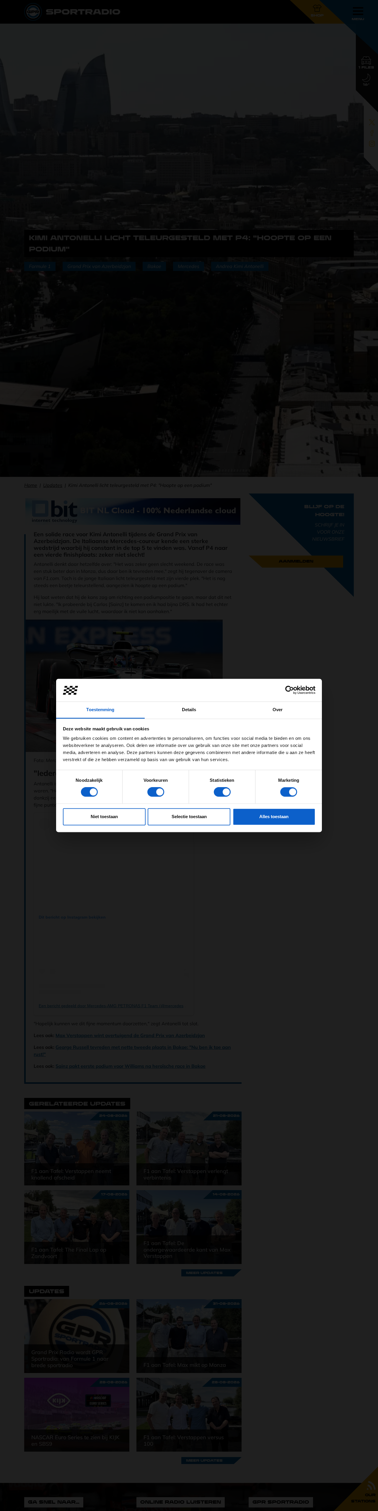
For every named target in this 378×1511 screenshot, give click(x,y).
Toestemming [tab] (100, 709)
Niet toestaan (104, 816)
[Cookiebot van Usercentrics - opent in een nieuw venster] (289, 690)
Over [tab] (278, 709)
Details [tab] (189, 709)
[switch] (155, 792)
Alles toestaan (274, 816)
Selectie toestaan (189, 816)
